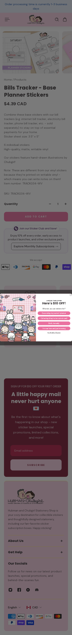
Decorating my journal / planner (54, 313)
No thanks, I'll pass (54, 333)
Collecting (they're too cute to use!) (54, 318)
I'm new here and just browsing (54, 328)
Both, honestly (54, 323)
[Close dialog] (70, 295)
